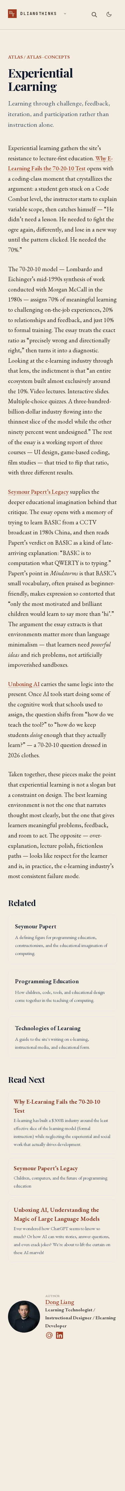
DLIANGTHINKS (33, 13)
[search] (94, 14)
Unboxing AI (24, 684)
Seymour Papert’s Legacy (38, 491)
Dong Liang (59, 1302)
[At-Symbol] (50, 1335)
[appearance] (109, 14)
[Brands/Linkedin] (61, 1335)
